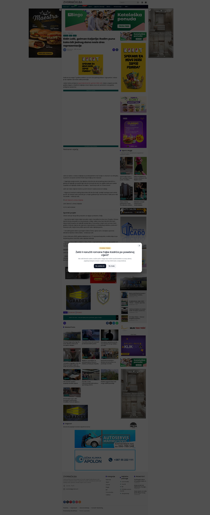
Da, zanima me (100, 266)
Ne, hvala (112, 266)
